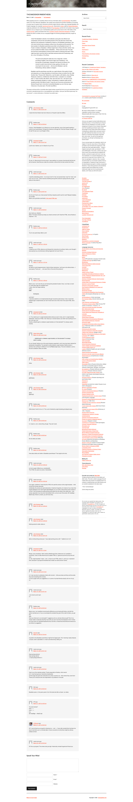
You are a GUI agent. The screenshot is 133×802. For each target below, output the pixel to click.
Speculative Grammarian (88, 451)
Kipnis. (83, 51)
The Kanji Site (85, 427)
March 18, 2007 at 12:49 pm (40, 521)
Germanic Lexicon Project (88, 284)
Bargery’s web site (86, 442)
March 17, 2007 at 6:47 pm (39, 142)
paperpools (85, 198)
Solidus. (84, 58)
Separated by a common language (90, 241)
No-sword (84, 190)
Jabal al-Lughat (86, 229)
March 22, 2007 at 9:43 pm (39, 743)
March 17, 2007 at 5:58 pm (39, 124)
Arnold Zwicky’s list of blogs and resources (92, 249)
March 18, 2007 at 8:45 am (39, 389)
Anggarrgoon (85, 227)
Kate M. (35, 633)
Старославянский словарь (89, 406)
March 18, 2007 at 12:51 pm (40, 535)
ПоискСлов (85, 371)
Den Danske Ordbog (87, 299)
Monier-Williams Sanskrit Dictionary (90, 432)
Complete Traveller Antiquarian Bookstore (59, 31)
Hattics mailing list (86, 460)
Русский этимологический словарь (91, 372)
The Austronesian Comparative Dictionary (92, 436)
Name (54, 775)
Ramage (84, 468)
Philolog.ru (84, 382)
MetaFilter (84, 184)
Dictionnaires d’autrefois (88, 317)
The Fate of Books (86, 220)
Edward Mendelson (73, 26)
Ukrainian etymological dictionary (90, 417)
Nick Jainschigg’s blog (87, 465)
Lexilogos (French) (86, 315)
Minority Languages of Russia (89, 387)
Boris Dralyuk (85, 213)
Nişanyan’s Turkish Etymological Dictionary (92, 434)
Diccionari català (86, 322)
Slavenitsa (84, 384)
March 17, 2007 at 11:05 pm (40, 244)
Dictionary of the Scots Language (90, 285)
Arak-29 (84, 339)
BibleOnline (85, 270)
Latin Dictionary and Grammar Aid (90, 302)
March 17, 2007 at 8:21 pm (39, 173)
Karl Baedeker (55, 28)
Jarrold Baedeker (66, 20)
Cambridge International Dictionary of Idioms (93, 274)
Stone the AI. (95, 75)
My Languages (85, 100)
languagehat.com (32, 4)
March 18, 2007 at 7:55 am (39, 313)
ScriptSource (85, 269)
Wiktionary (84, 255)
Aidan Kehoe (36, 333)
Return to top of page (32, 797)
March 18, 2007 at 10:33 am (40, 481)
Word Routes (85, 236)
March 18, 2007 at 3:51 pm (39, 591)
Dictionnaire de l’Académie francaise (91, 310)
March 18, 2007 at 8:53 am (39, 406)
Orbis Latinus (85, 362)
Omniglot (84, 267)
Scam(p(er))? (85, 49)
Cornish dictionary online (88, 337)
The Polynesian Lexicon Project (90, 437)
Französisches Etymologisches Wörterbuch (92, 319)
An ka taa (84, 439)
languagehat (38, 17)
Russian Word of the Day (88, 412)
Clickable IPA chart (86, 260)
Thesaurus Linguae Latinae (89, 304)
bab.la (83, 257)
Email (54, 779)
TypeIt (83, 259)
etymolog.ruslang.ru (87, 377)
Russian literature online (88, 394)
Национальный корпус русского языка (92, 396)
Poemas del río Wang (87, 203)
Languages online (86, 447)
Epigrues (84, 195)
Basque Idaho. (95, 77)
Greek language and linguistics (89, 352)
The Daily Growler (86, 181)
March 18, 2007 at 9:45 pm (39, 669)
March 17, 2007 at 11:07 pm (40, 262)
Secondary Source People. (88, 45)
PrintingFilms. (85, 56)
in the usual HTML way (51, 198)
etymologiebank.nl (86, 297)
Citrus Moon (85, 466)
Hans (83, 69)
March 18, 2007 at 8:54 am (39, 420)
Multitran (84, 250)
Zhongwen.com (86, 426)
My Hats (84, 103)
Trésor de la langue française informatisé (92, 307)
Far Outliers (85, 196)
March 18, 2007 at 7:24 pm (39, 634)
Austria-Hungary (31, 31)
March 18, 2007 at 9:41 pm (39, 651)
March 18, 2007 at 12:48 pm (40, 506)
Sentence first (85, 237)
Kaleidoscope (85, 179)
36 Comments (47, 17)
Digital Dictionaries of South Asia (90, 431)
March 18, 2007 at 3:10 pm (39, 572)
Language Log (85, 226)
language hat (36, 140)
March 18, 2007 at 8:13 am (39, 335)
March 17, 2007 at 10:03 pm (40, 228)
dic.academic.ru (86, 369)
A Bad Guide (85, 201)
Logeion (84, 349)
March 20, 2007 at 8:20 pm (39, 689)
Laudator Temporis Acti (87, 215)
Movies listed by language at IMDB (90, 446)
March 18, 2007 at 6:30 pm (39, 608)
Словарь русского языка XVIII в (90, 409)
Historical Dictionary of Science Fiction (91, 449)
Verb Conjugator (86, 340)
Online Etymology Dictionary (89, 344)
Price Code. (85, 41)
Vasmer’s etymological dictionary (90, 391)
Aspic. (83, 47)
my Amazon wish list (87, 118)
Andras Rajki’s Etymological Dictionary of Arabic (94, 282)
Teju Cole (97, 475)
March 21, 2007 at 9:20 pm (39, 725)
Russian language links (88, 392)
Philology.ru (85, 381)
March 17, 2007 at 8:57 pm (39, 191)
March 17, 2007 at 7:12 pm (39, 157)
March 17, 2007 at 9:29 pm (39, 209)
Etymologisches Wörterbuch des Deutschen (92, 292)
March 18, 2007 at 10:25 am (40, 465)
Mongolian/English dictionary (89, 429)
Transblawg (85, 193)
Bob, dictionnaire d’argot (88, 309)
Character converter (87, 456)
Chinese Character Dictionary (89, 424)
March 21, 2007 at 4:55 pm (39, 703)
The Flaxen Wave (86, 205)
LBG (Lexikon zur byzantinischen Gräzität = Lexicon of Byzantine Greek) (92, 360)
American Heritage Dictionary (89, 252)
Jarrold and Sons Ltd (48, 26)
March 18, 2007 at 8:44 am (39, 374)
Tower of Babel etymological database (91, 345)
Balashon (84, 239)
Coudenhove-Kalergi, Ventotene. (90, 39)
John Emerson (37, 108)
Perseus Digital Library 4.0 (88, 347)
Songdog (84, 178)
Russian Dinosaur (86, 208)
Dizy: (83, 325)
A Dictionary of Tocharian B (88, 422)
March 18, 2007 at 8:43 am (39, 360)
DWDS (83, 294)
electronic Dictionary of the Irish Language (92, 330)
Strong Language (86, 242)
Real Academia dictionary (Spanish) (91, 320)
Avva (83, 188)
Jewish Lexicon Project (87, 272)
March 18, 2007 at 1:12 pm (39, 550)
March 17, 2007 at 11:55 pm (40, 280)
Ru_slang (84, 389)
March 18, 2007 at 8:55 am (39, 435)
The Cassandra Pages (87, 191)
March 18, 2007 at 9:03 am (39, 450)
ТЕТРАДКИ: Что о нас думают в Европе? (92, 206)
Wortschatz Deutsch (87, 290)
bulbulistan (84, 232)
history (62, 26)
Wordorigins (85, 262)
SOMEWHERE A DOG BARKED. (97, 79)
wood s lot (84, 183)
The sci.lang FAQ (86, 265)
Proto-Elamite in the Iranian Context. (91, 54)
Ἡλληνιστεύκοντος (87, 234)
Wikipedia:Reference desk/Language (91, 264)
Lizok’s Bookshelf (86, 200)
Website (55, 784)
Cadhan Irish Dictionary (88, 332)
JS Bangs (35, 723)
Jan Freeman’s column (91, 454)
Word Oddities (85, 452)
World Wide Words (86, 342)
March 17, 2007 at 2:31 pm (39, 109)
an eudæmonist (86, 186)
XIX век (84, 210)
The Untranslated (86, 218)
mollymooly (85, 79)
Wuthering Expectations (88, 211)
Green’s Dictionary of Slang (89, 254)
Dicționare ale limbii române (89, 329)
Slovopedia (85, 364)
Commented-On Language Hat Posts (91, 96)
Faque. (83, 43)
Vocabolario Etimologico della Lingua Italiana (93, 324)
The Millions (85, 221)
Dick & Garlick (85, 231)
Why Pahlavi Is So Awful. (92, 69)
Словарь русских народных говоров (91, 402)
